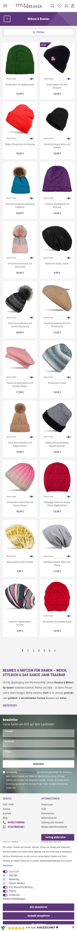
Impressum (47, 804)
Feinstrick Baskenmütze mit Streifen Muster (20, 385)
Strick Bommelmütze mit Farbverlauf (20, 265)
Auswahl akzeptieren (38, 915)
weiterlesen (10, 705)
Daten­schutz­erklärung (50, 861)
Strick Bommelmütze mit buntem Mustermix (20, 325)
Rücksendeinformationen (54, 826)
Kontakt (7, 813)
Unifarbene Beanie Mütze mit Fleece (57, 564)
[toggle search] (52, 6)
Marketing (14, 879)
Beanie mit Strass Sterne (57, 263)
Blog (5, 817)
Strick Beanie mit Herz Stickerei (57, 86)
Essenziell (14, 871)
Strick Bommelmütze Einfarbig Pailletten (19, 206)
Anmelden (38, 763)
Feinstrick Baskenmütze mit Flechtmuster (57, 325)
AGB (43, 808)
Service (6, 808)
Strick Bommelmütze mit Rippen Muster (20, 444)
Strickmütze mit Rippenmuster (19, 84)
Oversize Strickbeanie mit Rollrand (57, 206)
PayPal (12, 891)
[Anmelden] (66, 6)
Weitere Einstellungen (14, 898)
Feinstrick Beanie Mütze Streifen (20, 623)
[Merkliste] (59, 6)
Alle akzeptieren (38, 907)
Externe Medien (17, 883)
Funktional (14, 894)
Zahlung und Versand (52, 822)
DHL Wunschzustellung (21, 887)
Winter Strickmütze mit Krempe (20, 144)
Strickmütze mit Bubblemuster (57, 621)
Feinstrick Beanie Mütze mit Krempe (57, 146)
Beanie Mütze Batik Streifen (20, 562)
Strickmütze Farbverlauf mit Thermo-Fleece (20, 504)
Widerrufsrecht (48, 817)
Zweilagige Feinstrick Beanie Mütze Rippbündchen (57, 504)
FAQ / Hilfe (8, 804)
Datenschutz (47, 813)
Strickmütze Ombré (57, 383)
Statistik (13, 875)
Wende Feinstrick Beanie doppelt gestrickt (57, 444)
